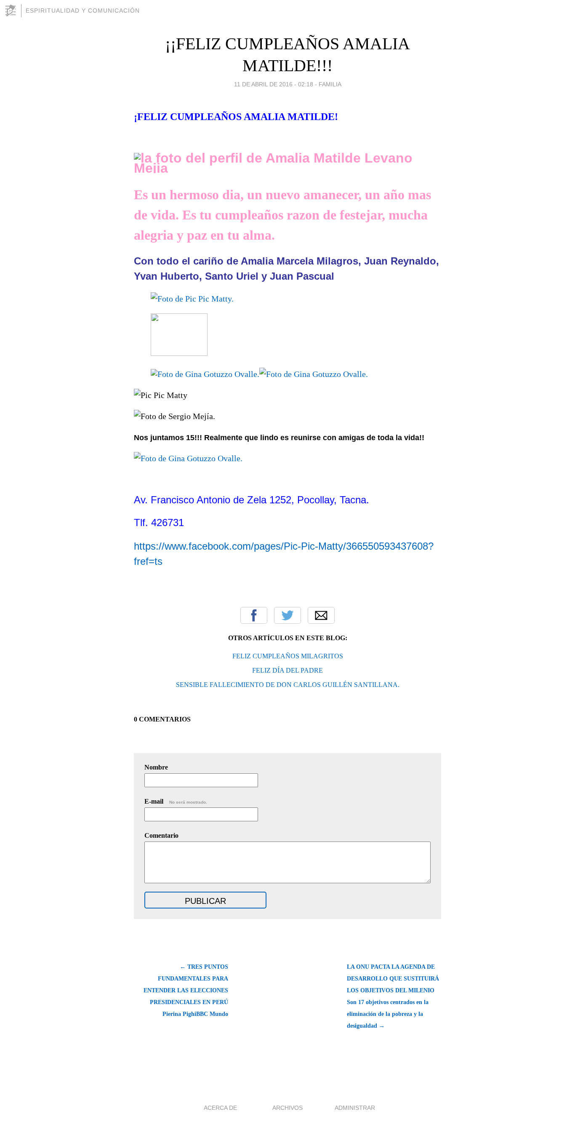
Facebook (253, 615)
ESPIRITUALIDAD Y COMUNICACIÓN (83, 10)
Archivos (287, 1107)
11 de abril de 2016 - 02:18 (273, 84)
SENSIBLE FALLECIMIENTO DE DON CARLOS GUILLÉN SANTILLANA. (287, 684)
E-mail (175, 801)
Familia (330, 84)
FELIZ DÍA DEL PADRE (287, 670)
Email (321, 615)
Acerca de (220, 1107)
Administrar (355, 1107)
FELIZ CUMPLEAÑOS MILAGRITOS (287, 656)
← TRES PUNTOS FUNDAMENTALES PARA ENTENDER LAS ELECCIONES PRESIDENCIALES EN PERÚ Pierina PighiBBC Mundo (186, 990)
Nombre (156, 767)
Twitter (287, 615)
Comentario (161, 835)
